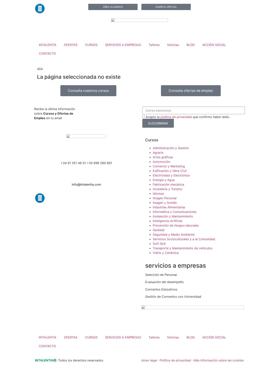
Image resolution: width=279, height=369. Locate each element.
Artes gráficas (163, 157)
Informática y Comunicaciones (174, 212)
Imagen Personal (165, 198)
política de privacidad (176, 117)
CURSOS (91, 45)
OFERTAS (70, 45)
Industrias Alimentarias (169, 207)
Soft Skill (159, 243)
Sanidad (158, 230)
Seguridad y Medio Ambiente (174, 234)
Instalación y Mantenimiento (173, 216)
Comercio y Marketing (169, 166)
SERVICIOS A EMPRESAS (123, 45)
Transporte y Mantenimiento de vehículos (182, 248)
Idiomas (158, 193)
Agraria (158, 152)
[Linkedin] (40, 8)
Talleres (154, 45)
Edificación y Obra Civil (170, 171)
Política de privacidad (175, 360)
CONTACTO (47, 53)
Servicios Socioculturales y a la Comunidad (184, 239)
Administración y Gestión (171, 148)
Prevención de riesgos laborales (176, 225)
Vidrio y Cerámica (166, 253)
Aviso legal (149, 360)
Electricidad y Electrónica (171, 175)
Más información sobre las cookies (219, 360)
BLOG (191, 45)
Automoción (161, 162)
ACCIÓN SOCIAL (214, 45)
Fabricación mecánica (168, 184)
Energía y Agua (164, 180)
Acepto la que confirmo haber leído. (188, 117)
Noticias (173, 45)
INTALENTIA (47, 45)
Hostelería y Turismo (167, 189)
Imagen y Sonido (165, 203)
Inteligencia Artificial (167, 221)
